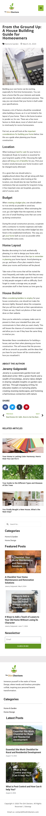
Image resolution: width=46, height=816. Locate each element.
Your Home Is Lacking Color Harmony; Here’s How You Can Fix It (21, 457)
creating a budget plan (16, 203)
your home (10, 236)
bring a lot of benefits (19, 161)
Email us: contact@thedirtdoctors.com (23, 812)
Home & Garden (12, 44)
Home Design (10, 540)
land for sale (21, 152)
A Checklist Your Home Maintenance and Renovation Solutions (19, 580)
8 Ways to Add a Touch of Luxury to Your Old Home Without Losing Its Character (22, 620)
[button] (5, 407)
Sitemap (27, 806)
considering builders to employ (20, 298)
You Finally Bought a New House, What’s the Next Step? (21, 510)
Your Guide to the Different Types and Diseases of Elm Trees (22, 484)
